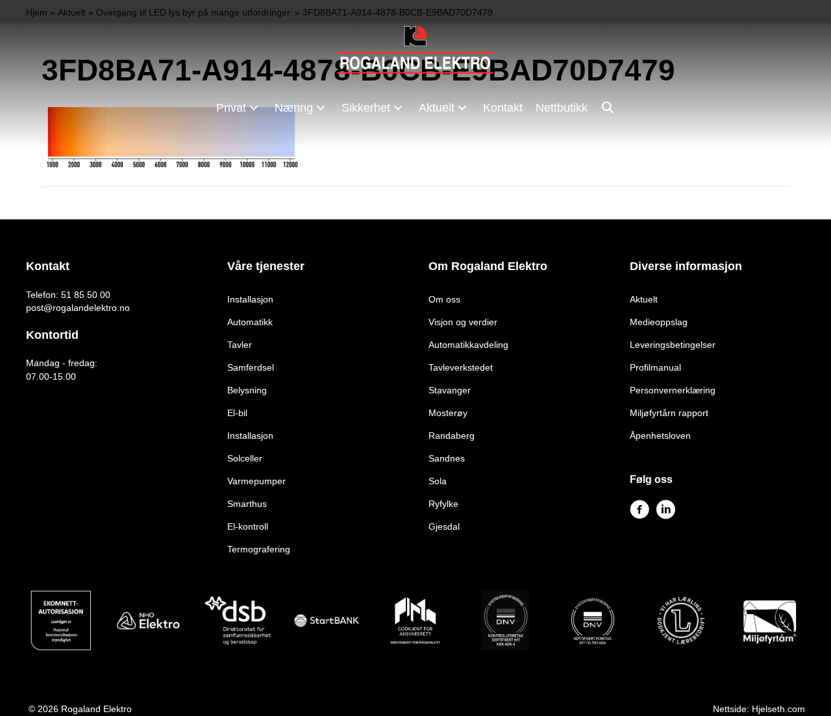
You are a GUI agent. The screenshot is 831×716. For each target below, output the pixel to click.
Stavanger (449, 390)
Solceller (244, 458)
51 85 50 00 (85, 295)
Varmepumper (256, 481)
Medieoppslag (659, 322)
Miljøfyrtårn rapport (669, 413)
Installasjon (250, 299)
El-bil (237, 413)
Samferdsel (250, 367)
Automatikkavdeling (468, 344)
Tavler (239, 344)
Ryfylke (443, 504)
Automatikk (250, 322)
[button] (254, 107)
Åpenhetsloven (660, 435)
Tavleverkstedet (460, 367)
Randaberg (451, 435)
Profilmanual (655, 367)
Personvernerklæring (672, 390)
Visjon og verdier (462, 322)
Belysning (247, 390)
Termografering (258, 549)
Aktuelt (644, 299)
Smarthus (247, 504)
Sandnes (446, 458)
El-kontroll (247, 526)
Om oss (444, 299)
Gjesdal (444, 526)
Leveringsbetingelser (672, 344)
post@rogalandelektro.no (78, 307)
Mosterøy (447, 413)
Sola (437, 481)
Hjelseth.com (778, 709)
